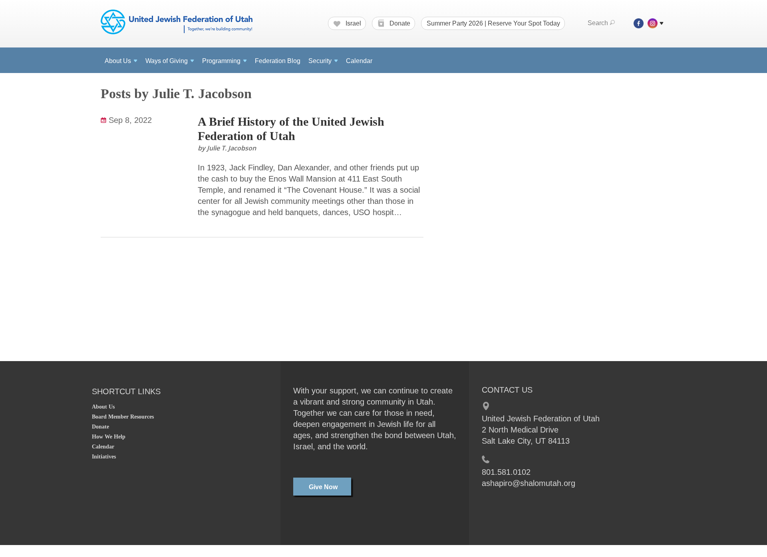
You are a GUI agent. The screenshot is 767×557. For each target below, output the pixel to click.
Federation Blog (277, 60)
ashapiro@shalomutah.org (528, 483)
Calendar (359, 60)
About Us (103, 407)
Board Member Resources (123, 417)
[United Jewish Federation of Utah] (176, 23)
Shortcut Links (126, 391)
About (118, 60)
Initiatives (104, 457)
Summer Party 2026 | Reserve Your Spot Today (493, 23)
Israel (352, 23)
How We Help (108, 437)
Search (598, 23)
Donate (399, 23)
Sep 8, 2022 (130, 120)
